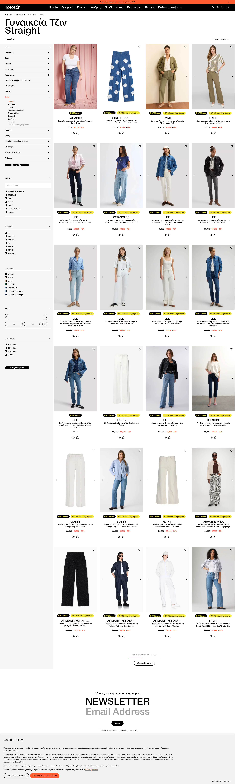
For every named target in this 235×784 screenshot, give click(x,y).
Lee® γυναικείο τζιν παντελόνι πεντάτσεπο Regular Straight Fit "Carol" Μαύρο (213, 221)
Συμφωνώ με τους (119, 730)
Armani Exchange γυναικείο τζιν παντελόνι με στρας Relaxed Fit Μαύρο (75, 625)
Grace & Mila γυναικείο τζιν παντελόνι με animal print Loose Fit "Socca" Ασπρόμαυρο (213, 525)
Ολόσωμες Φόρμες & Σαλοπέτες (18, 80)
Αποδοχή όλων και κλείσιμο (45, 776)
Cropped (11, 116)
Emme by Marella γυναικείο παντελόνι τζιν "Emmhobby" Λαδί (167, 122)
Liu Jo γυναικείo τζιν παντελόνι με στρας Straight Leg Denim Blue (167, 424)
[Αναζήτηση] (213, 7)
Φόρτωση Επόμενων (144, 663)
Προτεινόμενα (220, 39)
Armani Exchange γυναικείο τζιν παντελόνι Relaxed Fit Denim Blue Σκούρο (121, 625)
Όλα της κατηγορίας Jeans (18, 125)
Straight (11, 101)
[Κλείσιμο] (228, 1)
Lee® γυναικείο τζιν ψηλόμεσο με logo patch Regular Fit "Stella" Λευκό (167, 323)
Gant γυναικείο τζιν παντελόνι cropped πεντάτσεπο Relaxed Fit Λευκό (167, 525)
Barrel (10, 107)
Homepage (8, 14)
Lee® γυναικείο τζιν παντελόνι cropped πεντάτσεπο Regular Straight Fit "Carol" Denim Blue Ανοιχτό (75, 324)
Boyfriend (11, 119)
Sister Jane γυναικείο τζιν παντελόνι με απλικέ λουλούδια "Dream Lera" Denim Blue (121, 122)
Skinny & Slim (13, 113)
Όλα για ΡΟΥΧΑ (17, 165)
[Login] (217, 7)
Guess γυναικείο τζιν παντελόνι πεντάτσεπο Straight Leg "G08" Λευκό (75, 525)
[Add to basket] (77, 133)
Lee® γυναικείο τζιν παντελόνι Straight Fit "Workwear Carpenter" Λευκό (121, 323)
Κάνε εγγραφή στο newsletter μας (117, 693)
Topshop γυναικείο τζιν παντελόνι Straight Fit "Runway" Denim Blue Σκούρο (213, 424)
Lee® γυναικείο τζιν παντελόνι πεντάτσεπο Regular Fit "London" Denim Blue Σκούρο (75, 221)
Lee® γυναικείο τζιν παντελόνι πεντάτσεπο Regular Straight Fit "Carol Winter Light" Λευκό (167, 222)
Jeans (35, 14)
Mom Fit (11, 122)
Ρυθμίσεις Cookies (15, 776)
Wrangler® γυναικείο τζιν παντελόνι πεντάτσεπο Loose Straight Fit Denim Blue (121, 221)
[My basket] (227, 7)
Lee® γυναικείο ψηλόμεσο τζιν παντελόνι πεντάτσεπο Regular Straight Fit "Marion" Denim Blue (213, 324)
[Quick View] (73, 133)
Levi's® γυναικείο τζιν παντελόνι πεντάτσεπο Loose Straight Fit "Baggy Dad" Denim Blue (213, 625)
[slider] (6, 317)
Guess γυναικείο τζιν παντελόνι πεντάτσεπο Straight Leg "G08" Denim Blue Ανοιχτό (121, 525)
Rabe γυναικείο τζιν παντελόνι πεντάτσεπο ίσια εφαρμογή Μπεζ (213, 122)
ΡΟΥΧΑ (26, 14)
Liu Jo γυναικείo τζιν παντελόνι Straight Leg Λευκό (121, 424)
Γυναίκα (18, 14)
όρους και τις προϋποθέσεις (127, 730)
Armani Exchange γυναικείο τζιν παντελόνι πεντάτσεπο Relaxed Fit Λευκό (167, 625)
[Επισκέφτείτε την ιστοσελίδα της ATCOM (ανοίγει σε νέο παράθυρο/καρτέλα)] (221, 781)
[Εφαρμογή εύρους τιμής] (44, 324)
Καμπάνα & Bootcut (16, 110)
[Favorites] (222, 7)
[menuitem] (54, 7)
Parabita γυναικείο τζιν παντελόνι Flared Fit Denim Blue (75, 122)
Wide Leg (11, 104)
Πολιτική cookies (91, 770)
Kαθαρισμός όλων (17, 368)
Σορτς (7, 136)
